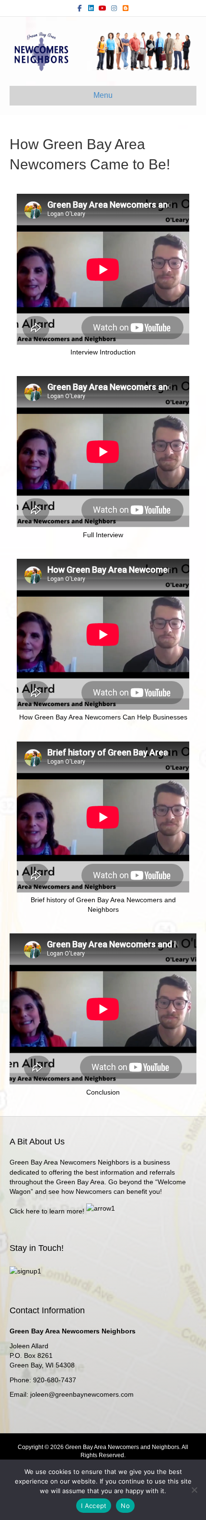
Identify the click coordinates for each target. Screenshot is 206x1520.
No (125, 1505)
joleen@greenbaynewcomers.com (82, 1394)
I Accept (93, 1505)
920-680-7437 (54, 1380)
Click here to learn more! (47, 1211)
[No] (194, 1490)
